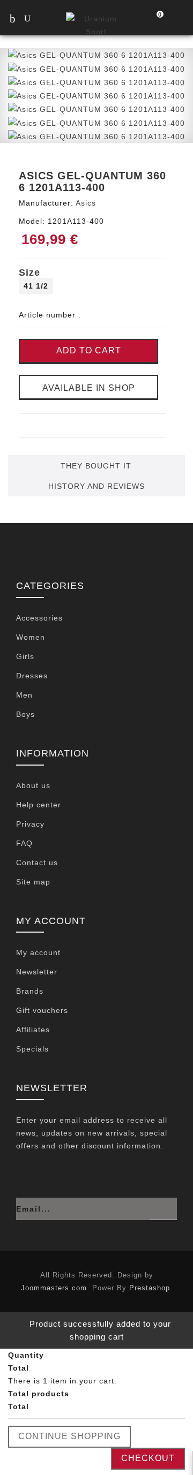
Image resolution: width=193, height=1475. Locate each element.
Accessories (39, 618)
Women (30, 637)
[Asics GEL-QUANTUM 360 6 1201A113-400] (96, 54)
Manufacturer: (46, 203)
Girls (25, 656)
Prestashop (149, 1288)
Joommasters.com (54, 1288)
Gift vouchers (42, 1010)
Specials (32, 1049)
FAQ (24, 843)
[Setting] (178, 19)
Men (24, 695)
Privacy (30, 824)
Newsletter (36, 971)
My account (38, 952)
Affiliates (33, 1029)
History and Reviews (96, 486)
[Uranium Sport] (96, 24)
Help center (38, 804)
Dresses (32, 675)
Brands (29, 991)
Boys (25, 714)
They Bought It (96, 466)
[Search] (37, 19)
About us (33, 785)
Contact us (37, 862)
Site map (33, 882)
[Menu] (12, 18)
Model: (32, 221)
